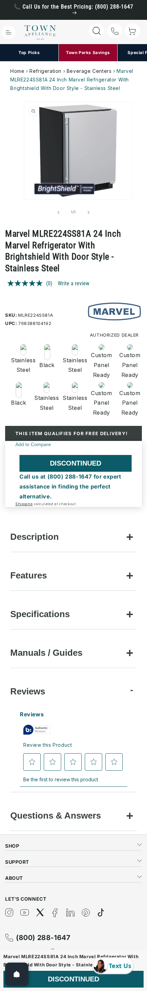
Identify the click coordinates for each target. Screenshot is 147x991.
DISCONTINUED (75, 463)
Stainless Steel (21, 365)
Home (17, 71)
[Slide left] (58, 212)
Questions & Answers (55, 815)
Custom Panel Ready (101, 365)
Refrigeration (45, 71)
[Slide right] (88, 212)
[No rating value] (26, 283)
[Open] (16, 974)
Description (34, 537)
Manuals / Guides (46, 653)
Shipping (24, 504)
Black (47, 365)
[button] (8, 32)
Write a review (73, 283)
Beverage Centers (89, 71)
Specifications (40, 614)
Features (28, 575)
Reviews (27, 691)
